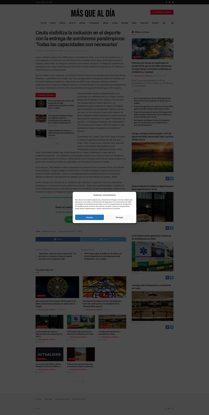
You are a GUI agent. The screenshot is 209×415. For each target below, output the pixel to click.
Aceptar (89, 217)
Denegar (119, 217)
